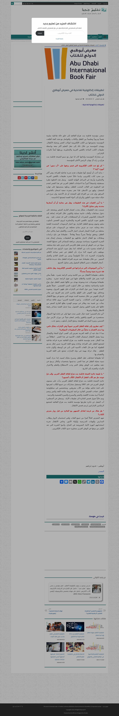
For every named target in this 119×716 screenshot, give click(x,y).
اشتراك (40, 33)
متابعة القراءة (59, 39)
